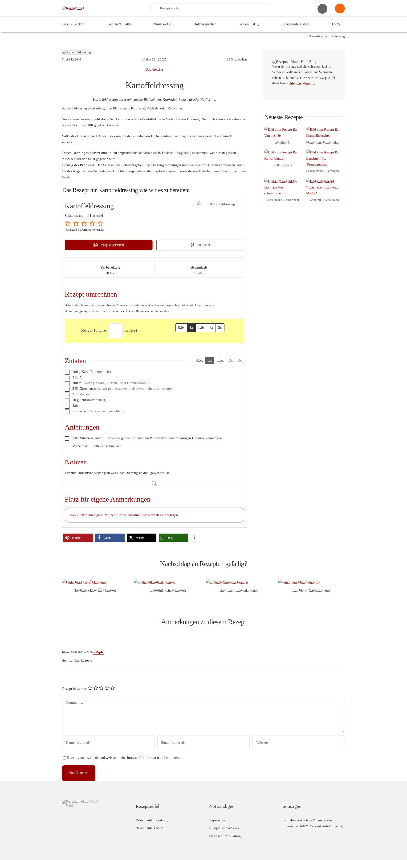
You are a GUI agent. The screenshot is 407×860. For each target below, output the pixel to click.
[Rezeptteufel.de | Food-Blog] (73, 8)
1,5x (201, 328)
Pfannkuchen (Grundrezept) (283, 199)
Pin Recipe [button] (202, 245)
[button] (68, 223)
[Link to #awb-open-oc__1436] (340, 8)
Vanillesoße (283, 142)
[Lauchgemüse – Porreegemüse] (324, 152)
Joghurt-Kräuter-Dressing (167, 590)
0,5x (181, 328)
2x (211, 328)
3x (220, 328)
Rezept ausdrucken (111, 245)
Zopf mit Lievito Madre (324, 199)
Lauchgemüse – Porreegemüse (325, 171)
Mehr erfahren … (302, 83)
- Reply (98, 652)
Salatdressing (154, 69)
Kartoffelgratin (283, 165)
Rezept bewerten (74, 689)
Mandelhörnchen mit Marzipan (325, 142)
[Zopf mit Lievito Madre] (324, 181)
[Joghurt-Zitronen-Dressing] (227, 582)
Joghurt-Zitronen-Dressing (239, 590)
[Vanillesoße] (282, 129)
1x (191, 328)
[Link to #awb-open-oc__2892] (322, 9)
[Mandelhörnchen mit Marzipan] (324, 129)
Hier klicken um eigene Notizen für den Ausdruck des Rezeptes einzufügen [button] (124, 515)
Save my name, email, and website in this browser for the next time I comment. (123, 758)
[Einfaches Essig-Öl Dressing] (84, 582)
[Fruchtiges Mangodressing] (299, 582)
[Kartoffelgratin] (282, 152)
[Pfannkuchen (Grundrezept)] (282, 181)
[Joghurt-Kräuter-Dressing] (154, 582)
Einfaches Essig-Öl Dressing (95, 590)
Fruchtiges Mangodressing (311, 590)
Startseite (315, 36)
